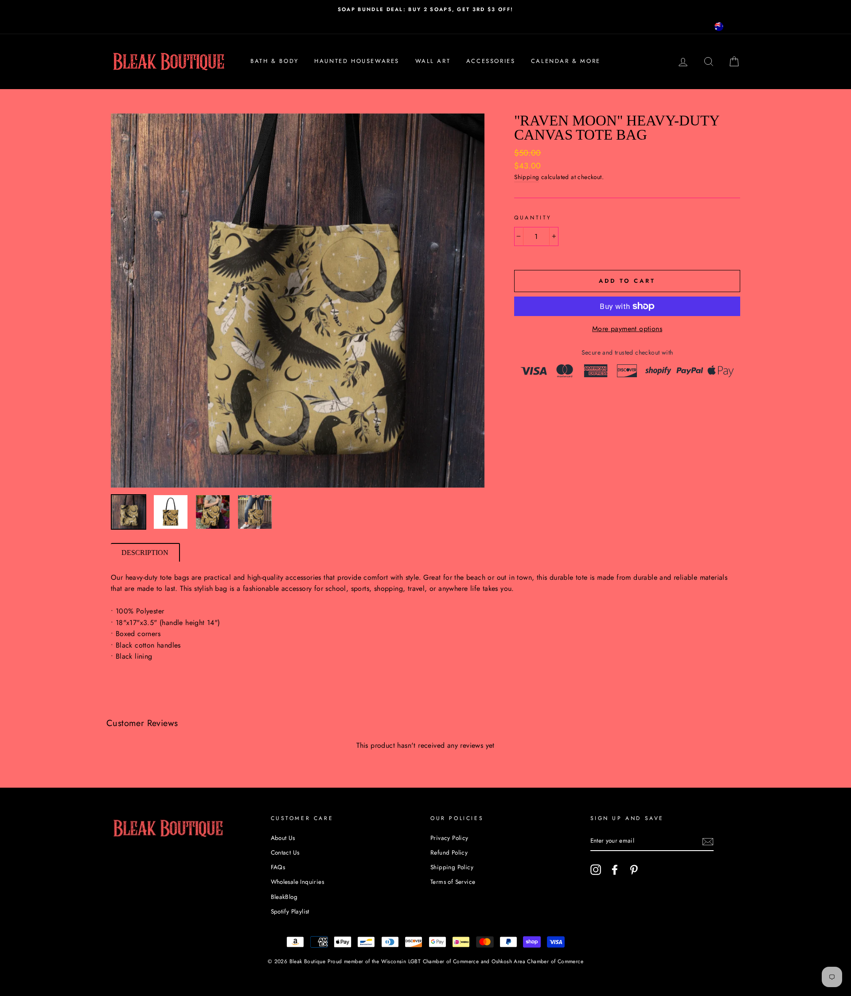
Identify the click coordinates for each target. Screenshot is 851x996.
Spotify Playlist (290, 911)
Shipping (526, 176)
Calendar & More (566, 61)
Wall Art (433, 61)
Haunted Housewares (356, 61)
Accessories (490, 61)
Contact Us (285, 852)
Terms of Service (452, 881)
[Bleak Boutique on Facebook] (614, 869)
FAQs (278, 867)
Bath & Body (274, 61)
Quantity (533, 218)
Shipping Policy (451, 867)
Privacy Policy (449, 837)
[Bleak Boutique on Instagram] (595, 869)
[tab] (145, 552)
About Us (283, 837)
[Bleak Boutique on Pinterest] (633, 869)
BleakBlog (284, 896)
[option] (425, 9)
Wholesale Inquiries (297, 881)
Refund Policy (449, 852)
